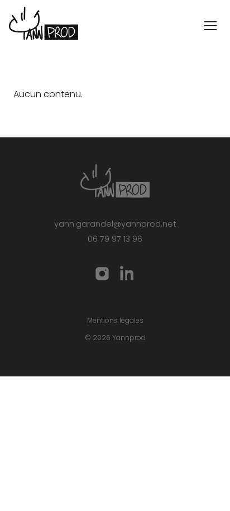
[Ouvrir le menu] (210, 25)
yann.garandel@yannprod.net (115, 224)
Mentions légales (115, 320)
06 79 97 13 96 (115, 239)
